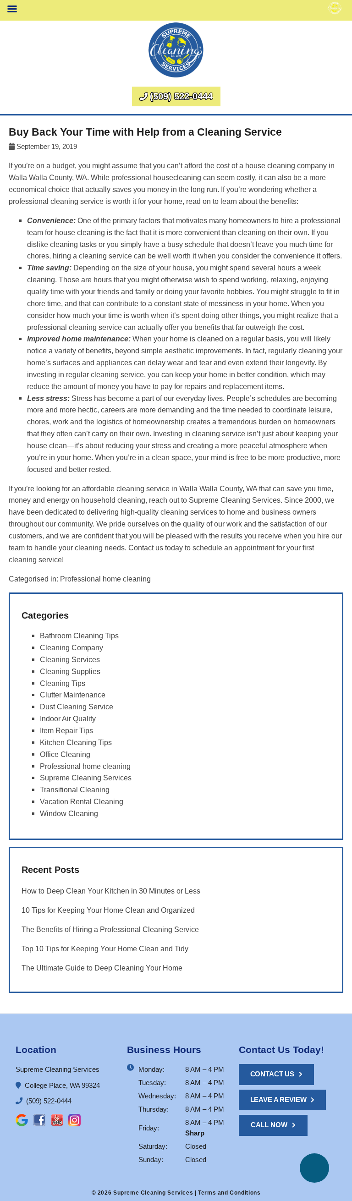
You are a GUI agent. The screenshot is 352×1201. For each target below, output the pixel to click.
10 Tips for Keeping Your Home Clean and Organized (108, 910)
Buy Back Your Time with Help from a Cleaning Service (145, 132)
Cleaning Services (70, 659)
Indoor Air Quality (68, 718)
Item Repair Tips (66, 730)
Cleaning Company (71, 647)
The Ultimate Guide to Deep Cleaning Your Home (102, 968)
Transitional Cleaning (75, 789)
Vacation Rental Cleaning (81, 801)
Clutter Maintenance (72, 695)
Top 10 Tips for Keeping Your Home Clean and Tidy (105, 948)
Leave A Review (278, 1099)
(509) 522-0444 (181, 96)
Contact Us (272, 1074)
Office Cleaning (65, 754)
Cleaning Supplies (70, 671)
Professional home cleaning (105, 579)
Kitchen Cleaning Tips (76, 742)
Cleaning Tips (62, 683)
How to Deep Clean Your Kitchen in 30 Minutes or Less (111, 891)
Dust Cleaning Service (76, 706)
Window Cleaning (69, 813)
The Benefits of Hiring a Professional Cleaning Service (110, 929)
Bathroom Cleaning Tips (79, 635)
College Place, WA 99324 (61, 1085)
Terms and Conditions (229, 1193)
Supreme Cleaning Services (86, 777)
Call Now (269, 1125)
